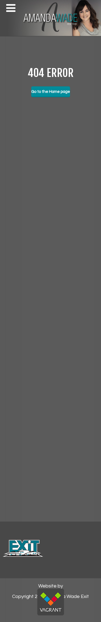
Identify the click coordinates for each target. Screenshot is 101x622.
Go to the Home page (50, 92)
